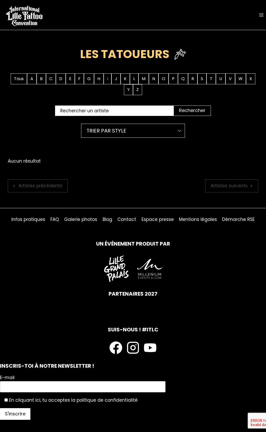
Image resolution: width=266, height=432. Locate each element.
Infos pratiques (28, 219)
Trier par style (106, 130)
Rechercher (192, 110)
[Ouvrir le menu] (261, 15)
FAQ (54, 219)
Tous (19, 79)
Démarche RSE (238, 219)
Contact (126, 219)
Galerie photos (80, 219)
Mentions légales (198, 219)
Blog (107, 219)
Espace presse (158, 219)
